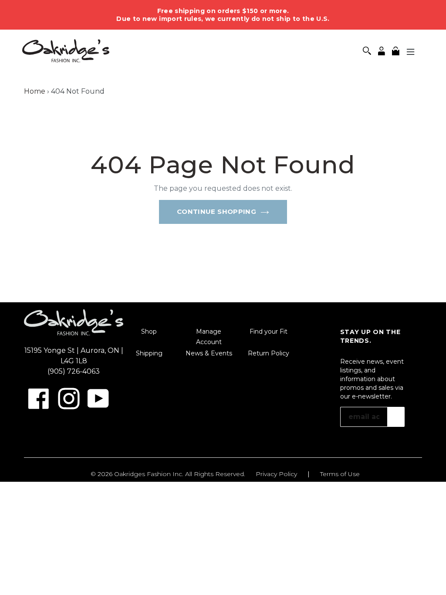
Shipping (149, 353)
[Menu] (411, 51)
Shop (149, 331)
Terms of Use (340, 474)
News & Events (209, 353)
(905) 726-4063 (73, 371)
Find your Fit (268, 331)
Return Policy (268, 353)
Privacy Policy (276, 474)
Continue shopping (216, 211)
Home (34, 91)
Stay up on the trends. (370, 336)
